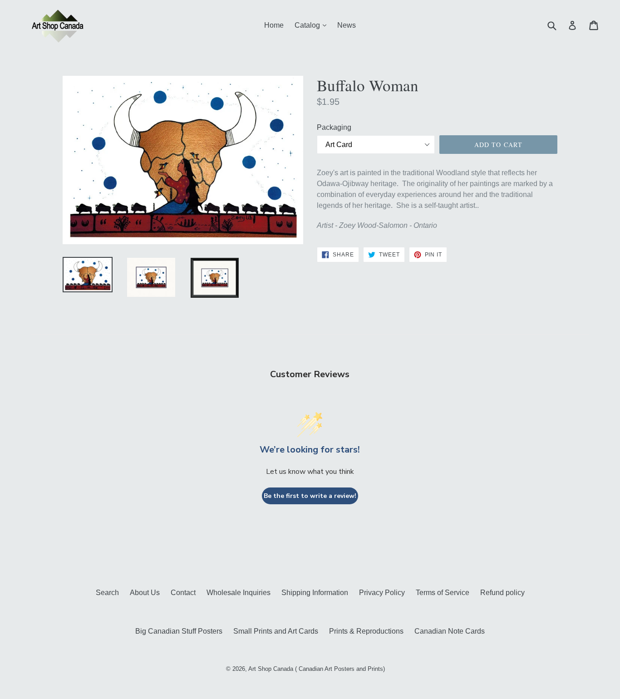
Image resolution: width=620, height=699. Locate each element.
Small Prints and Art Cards (275, 631)
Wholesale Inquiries (239, 592)
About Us (145, 592)
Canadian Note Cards (449, 631)
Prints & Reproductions (366, 631)
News (346, 25)
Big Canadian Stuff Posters (178, 631)
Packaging (334, 127)
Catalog (313, 25)
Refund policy (502, 592)
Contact (183, 592)
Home (274, 25)
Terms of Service (442, 592)
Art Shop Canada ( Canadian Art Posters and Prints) (316, 668)
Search (107, 592)
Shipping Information (314, 592)
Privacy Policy (382, 592)
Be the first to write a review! (310, 496)
